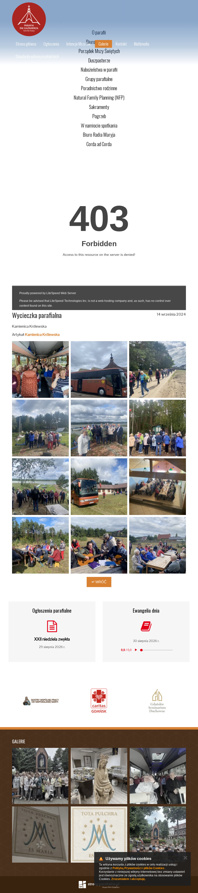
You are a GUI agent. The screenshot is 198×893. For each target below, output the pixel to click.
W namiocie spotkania (99, 125)
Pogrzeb (99, 116)
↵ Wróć (99, 581)
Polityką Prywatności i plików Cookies (138, 868)
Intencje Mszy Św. (78, 44)
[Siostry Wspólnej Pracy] (41, 701)
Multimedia (141, 44)
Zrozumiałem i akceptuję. (128, 879)
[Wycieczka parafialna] (40, 369)
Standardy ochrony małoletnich (37, 56)
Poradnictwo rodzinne (99, 88)
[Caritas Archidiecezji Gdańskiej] (99, 701)
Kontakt (121, 44)
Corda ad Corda (99, 144)
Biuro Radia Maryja (99, 134)
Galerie (103, 44)
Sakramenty (99, 106)
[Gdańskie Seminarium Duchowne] (157, 701)
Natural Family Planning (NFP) (99, 97)
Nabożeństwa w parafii (99, 69)
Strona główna (26, 44)
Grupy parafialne (99, 78)
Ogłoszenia (51, 44)
